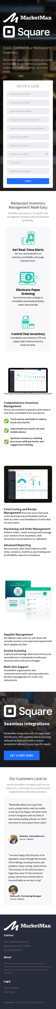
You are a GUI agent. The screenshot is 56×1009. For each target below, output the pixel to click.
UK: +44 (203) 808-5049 (13, 950)
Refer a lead (28, 86)
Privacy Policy (9, 992)
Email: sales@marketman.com (16, 941)
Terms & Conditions (11, 987)
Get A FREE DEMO (21, 755)
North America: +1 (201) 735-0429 (17, 945)
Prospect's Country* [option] (19, 154)
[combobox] (28, 155)
